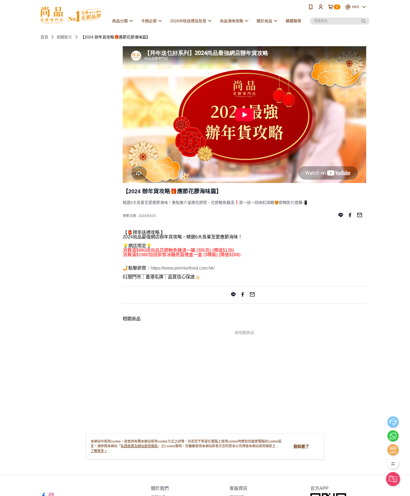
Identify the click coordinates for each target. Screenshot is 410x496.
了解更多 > (99, 451)
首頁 (44, 37)
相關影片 (64, 37)
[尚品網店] (71, 15)
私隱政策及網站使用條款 (139, 446)
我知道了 (301, 446)
